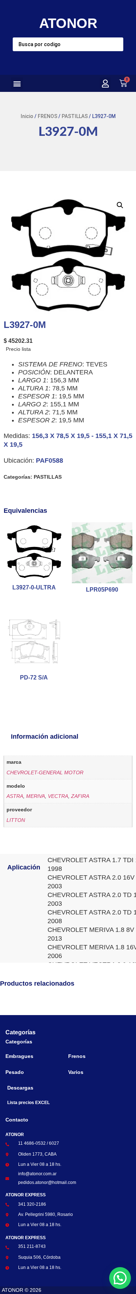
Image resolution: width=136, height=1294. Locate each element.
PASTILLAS (75, 116)
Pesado (14, 1072)
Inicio (27, 116)
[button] (17, 83)
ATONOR (68, 23)
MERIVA (35, 796)
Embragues (19, 1056)
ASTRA (15, 796)
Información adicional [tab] (44, 736)
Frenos (77, 1056)
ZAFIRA (80, 796)
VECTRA (58, 796)
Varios (75, 1072)
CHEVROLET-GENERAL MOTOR (45, 772)
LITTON (16, 820)
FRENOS (47, 116)
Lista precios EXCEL (28, 1102)
